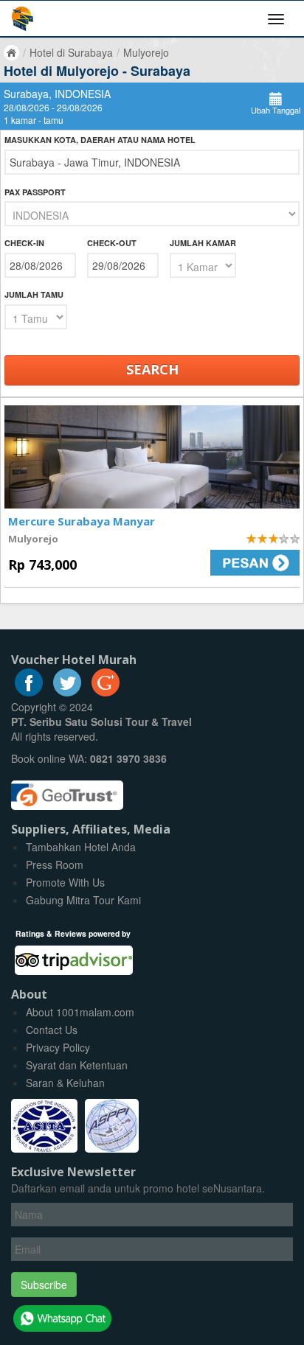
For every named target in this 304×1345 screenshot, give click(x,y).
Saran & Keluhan (65, 1082)
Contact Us (51, 1029)
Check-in (24, 242)
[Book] (231, 563)
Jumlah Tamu (33, 294)
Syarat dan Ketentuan (77, 1065)
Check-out (112, 242)
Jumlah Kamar (203, 242)
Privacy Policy (58, 1047)
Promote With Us (65, 882)
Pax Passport (35, 192)
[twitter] (67, 692)
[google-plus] (105, 692)
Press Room (54, 864)
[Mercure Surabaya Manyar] (152, 457)
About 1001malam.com (80, 1012)
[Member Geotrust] (67, 789)
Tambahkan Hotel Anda (81, 846)
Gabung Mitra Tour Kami (83, 899)
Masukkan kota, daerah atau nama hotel (100, 139)
